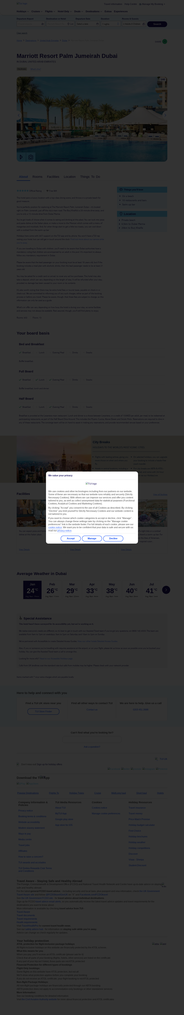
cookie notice (55, 527)
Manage (92, 538)
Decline (113, 538)
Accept (71, 538)
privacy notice (64, 530)
